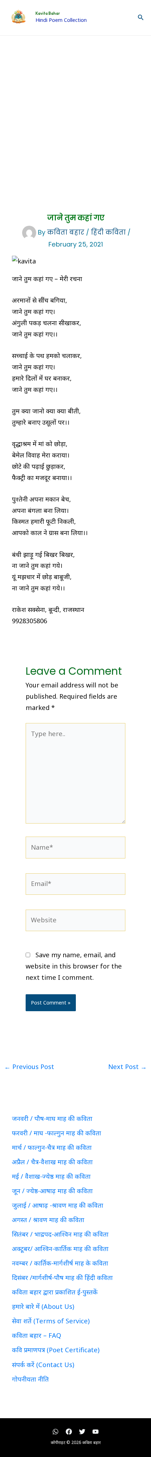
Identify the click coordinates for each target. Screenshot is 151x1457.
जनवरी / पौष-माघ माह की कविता (52, 1118)
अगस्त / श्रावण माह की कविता (48, 1219)
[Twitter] (82, 1431)
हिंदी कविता (108, 232)
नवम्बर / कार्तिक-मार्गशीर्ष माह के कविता (60, 1263)
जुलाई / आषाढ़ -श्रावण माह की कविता (57, 1205)
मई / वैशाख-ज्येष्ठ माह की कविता (51, 1176)
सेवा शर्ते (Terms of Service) (51, 1321)
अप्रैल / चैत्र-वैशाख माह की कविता (52, 1162)
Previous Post (29, 1066)
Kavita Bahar (47, 13)
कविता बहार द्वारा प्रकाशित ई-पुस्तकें (55, 1292)
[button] (141, 17)
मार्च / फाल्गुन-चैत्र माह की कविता (52, 1147)
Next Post (127, 1066)
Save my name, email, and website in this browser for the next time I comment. (74, 966)
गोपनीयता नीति (30, 1379)
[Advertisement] (75, 115)
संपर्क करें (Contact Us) (43, 1364)
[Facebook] (69, 1431)
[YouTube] (95, 1431)
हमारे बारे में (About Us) (43, 1306)
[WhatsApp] (55, 1431)
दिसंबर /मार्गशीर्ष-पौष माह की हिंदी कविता (62, 1277)
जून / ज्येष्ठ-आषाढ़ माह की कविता (52, 1190)
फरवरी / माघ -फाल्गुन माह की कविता (56, 1133)
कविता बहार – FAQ (36, 1335)
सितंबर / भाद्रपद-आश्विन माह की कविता (60, 1234)
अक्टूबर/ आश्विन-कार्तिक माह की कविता (60, 1248)
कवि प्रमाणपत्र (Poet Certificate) (55, 1350)
